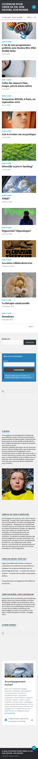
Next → (32, 326)
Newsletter (8, 316)
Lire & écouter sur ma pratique (19, 134)
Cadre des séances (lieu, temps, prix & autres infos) (17, 84)
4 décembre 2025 (7, 319)
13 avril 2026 (6, 169)
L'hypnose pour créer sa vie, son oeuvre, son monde (15, 7)
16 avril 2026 (6, 137)
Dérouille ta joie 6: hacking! (17, 166)
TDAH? (6, 198)
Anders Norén (14, 756)
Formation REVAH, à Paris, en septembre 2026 (18, 101)
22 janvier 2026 (7, 234)
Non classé (6, 42)
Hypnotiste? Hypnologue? (16, 230)
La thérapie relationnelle (16, 303)
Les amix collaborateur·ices (17, 263)
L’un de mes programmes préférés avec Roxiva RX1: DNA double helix (19, 48)
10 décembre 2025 (8, 306)
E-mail (5, 361)
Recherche (6, 339)
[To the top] (34, 748)
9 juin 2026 (5, 89)
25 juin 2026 (6, 54)
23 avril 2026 (6, 105)
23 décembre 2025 (8, 266)
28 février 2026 (7, 202)
